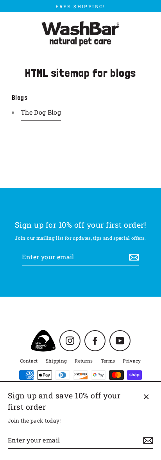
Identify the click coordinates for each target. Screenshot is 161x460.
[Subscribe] (133, 257)
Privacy (132, 361)
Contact (29, 361)
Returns (84, 361)
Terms (108, 361)
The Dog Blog (41, 112)
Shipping (56, 361)
